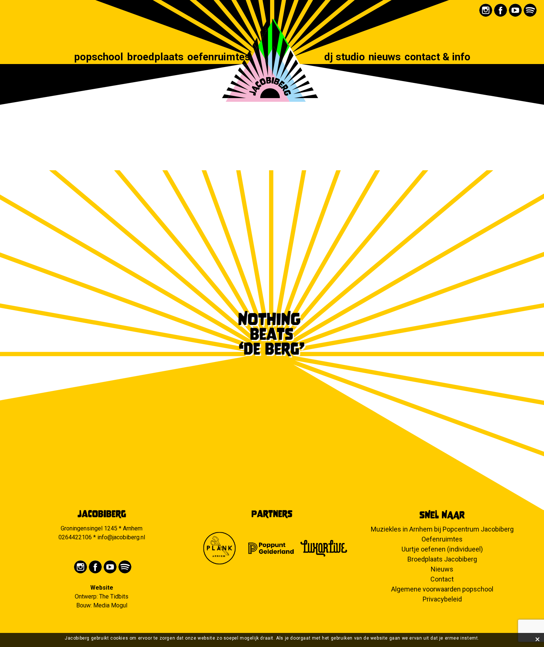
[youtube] (515, 10)
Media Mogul (110, 605)
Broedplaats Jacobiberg (442, 559)
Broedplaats (155, 57)
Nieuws (385, 57)
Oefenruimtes (218, 57)
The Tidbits (113, 596)
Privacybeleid (442, 599)
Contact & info (437, 57)
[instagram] (485, 10)
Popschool (98, 57)
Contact (442, 579)
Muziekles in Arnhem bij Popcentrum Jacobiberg (442, 529)
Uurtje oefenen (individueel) (442, 549)
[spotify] (530, 10)
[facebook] (500, 10)
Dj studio (344, 57)
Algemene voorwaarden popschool (442, 589)
